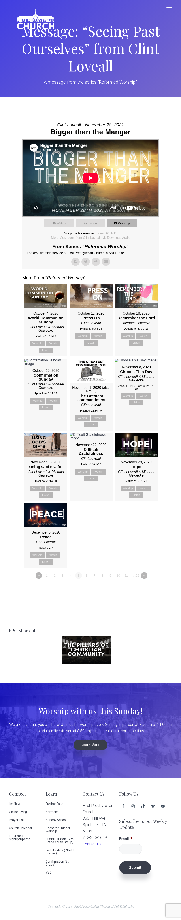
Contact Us (92, 844)
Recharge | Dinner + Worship (59, 829)
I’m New (14, 803)
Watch (61, 223)
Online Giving (18, 811)
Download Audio (118, 237)
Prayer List (16, 819)
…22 (136, 575)
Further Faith (54, 803)
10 (118, 575)
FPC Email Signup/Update (19, 837)
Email (125, 838)
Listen (92, 223)
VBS (49, 872)
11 (126, 575)
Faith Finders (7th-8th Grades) (60, 852)
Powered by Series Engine (142, 587)
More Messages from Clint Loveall (75, 237)
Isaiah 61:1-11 (107, 233)
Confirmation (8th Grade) (58, 863)
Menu (169, 7)
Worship (124, 223)
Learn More (90, 745)
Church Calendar (20, 828)
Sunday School (56, 819)
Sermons (52, 811)
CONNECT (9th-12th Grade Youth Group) (60, 840)
